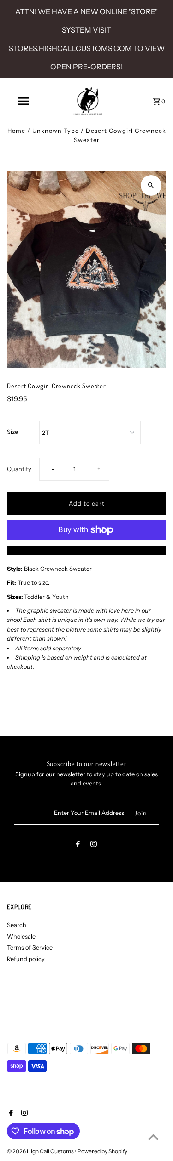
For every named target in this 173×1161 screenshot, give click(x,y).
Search (16, 925)
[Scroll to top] (153, 1137)
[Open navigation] (23, 101)
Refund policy (26, 959)
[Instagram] (93, 845)
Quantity (19, 469)
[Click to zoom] (151, 185)
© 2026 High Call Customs (41, 1151)
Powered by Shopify (102, 1151)
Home (16, 130)
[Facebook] (78, 845)
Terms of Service (30, 947)
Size (12, 431)
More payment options (86, 549)
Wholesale (21, 936)
